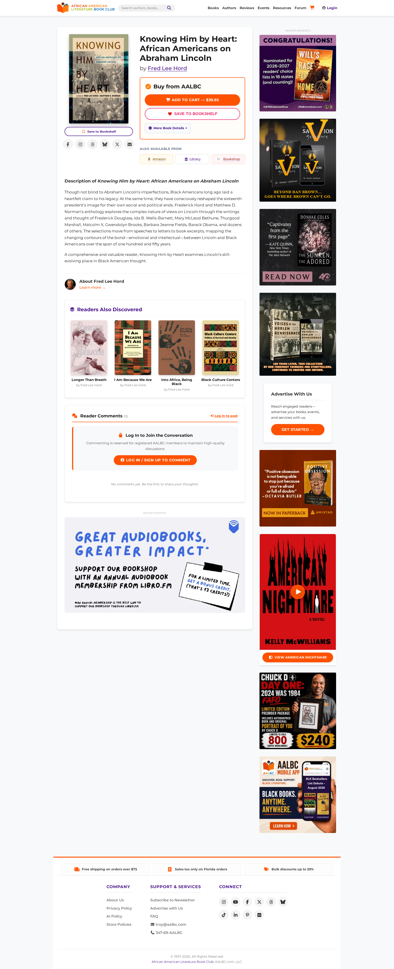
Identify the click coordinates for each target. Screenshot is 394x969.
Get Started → (298, 429)
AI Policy (114, 916)
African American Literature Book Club (182, 962)
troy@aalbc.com (170, 924)
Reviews (247, 8)
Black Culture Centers (220, 380)
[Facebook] (247, 901)
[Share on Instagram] (80, 144)
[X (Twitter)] (259, 901)
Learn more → (92, 287)
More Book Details (168, 128)
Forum (300, 8)
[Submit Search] (168, 8)
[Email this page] (129, 144)
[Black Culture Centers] (221, 349)
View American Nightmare (301, 657)
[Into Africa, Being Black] (177, 349)
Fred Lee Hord (167, 68)
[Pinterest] (247, 914)
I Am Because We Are (133, 380)
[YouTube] (235, 901)
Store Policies (118, 924)
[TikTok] (223, 914)
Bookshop (231, 159)
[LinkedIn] (235, 914)
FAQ (154, 916)
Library (195, 159)
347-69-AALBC (168, 932)
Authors (229, 8)
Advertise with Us (166, 908)
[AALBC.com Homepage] (86, 8)
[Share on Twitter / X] (117, 144)
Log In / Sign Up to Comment (157, 460)
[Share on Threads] (92, 144)
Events (264, 8)
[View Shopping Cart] (313, 8)
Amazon (159, 159)
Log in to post (226, 416)
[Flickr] (259, 914)
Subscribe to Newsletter (172, 900)
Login (332, 8)
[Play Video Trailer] (297, 592)
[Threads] (271, 901)
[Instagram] (223, 901)
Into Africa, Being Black (176, 382)
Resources (282, 8)
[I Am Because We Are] (133, 349)
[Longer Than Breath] (89, 349)
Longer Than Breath (89, 380)
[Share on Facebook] (68, 144)
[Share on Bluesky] (105, 144)
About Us (115, 900)
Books (213, 8)
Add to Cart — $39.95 (195, 100)
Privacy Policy (119, 908)
